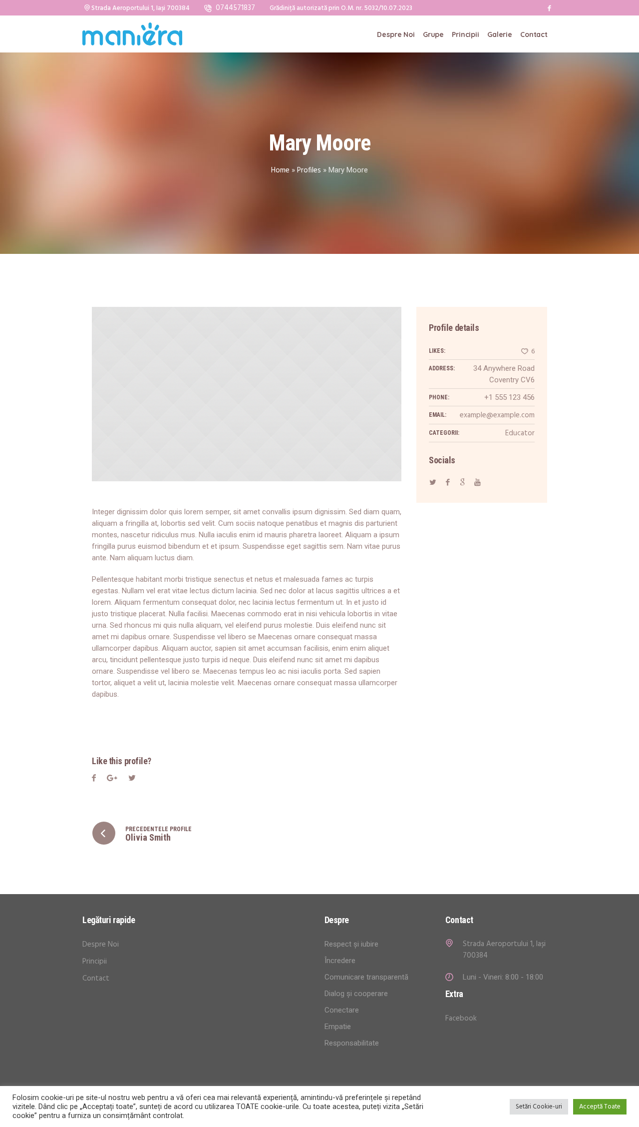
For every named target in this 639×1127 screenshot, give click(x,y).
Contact (95, 979)
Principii (94, 962)
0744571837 (235, 8)
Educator (520, 433)
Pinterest (132, 779)
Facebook (94, 779)
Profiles (309, 170)
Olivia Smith (148, 837)
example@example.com (497, 415)
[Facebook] (549, 7)
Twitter (112, 779)
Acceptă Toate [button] (600, 1107)
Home (280, 170)
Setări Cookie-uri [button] (539, 1107)
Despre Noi (100, 945)
